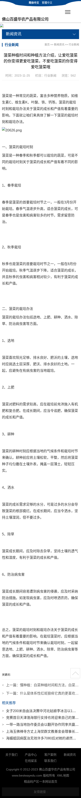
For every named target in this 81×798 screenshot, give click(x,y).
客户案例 (50, 754)
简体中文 (34, 2)
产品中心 (31, 754)
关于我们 (11, 754)
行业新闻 (74, 44)
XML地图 (63, 775)
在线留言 (31, 760)
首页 (47, 44)
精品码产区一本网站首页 (40, 781)
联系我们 (50, 760)
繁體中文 (47, 2)
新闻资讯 (59, 44)
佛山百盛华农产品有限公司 (25, 19)
